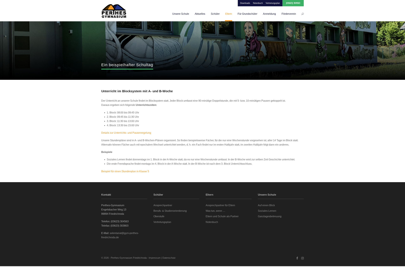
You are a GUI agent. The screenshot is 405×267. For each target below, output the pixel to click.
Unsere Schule (180, 13)
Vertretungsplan (273, 3)
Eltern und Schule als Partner (222, 216)
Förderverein (289, 13)
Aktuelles (200, 13)
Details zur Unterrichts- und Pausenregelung (126, 132)
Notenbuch (258, 3)
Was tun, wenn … (215, 210)
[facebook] (297, 258)
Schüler (215, 13)
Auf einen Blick (266, 205)
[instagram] (302, 258)
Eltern (228, 13)
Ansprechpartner (162, 205)
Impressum (155, 257)
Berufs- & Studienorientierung (170, 210)
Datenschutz (169, 257)
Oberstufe (158, 216)
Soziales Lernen (267, 210)
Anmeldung (269, 13)
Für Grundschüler (247, 13)
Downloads (245, 3)
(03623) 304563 (293, 3)
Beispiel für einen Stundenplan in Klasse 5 (125, 171)
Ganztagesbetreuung (269, 216)
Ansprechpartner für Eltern (220, 205)
